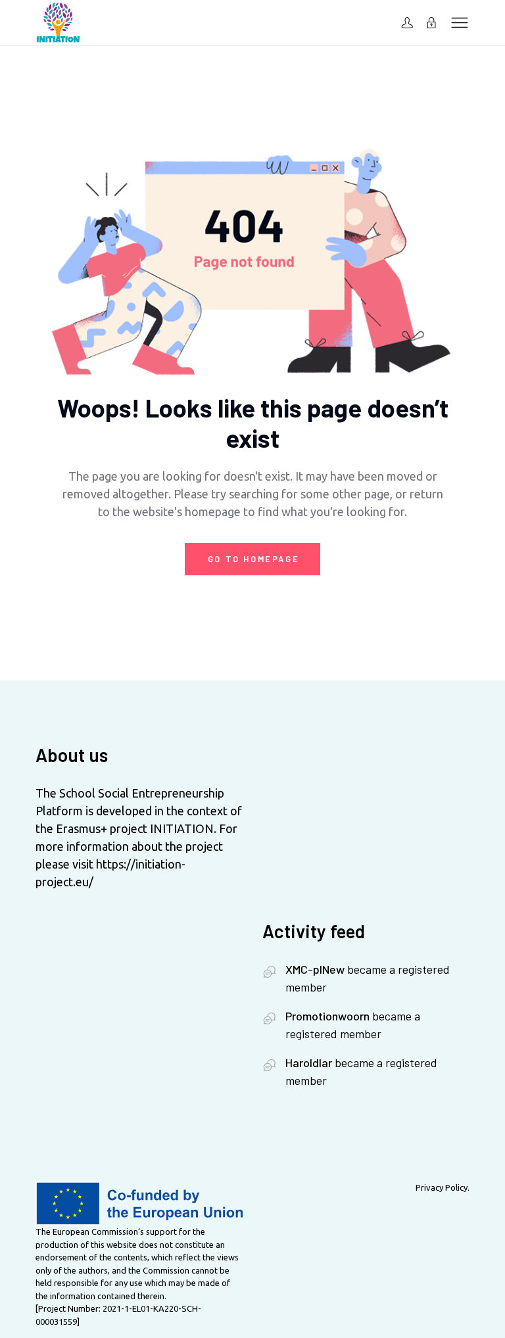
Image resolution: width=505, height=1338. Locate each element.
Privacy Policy (442, 1187)
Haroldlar (308, 1062)
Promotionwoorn (327, 1016)
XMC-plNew (315, 969)
